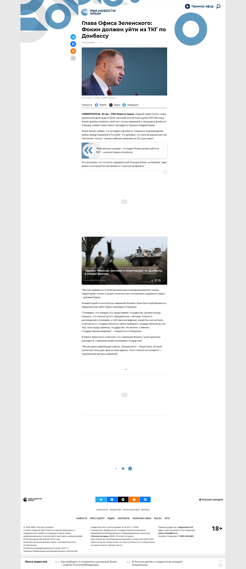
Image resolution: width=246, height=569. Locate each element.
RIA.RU (158, 518)
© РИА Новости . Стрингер (91, 98)
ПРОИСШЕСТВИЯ (131, 510)
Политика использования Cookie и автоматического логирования (49, 544)
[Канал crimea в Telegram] (100, 499)
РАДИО (111, 518)
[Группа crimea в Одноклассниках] (134, 499)
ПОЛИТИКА (102, 510)
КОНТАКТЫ (124, 518)
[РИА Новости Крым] (98, 12)
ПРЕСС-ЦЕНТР (97, 518)
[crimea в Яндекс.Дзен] (123, 499)
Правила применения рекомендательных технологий (50, 551)
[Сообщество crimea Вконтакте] (111, 499)
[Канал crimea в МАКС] (145, 499)
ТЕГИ (167, 518)
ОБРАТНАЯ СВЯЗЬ (142, 518)
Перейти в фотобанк (108, 98)
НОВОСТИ (81, 518)
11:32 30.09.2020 (88, 42)
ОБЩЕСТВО (115, 510)
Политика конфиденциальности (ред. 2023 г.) (45, 548)
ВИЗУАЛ (145, 510)
